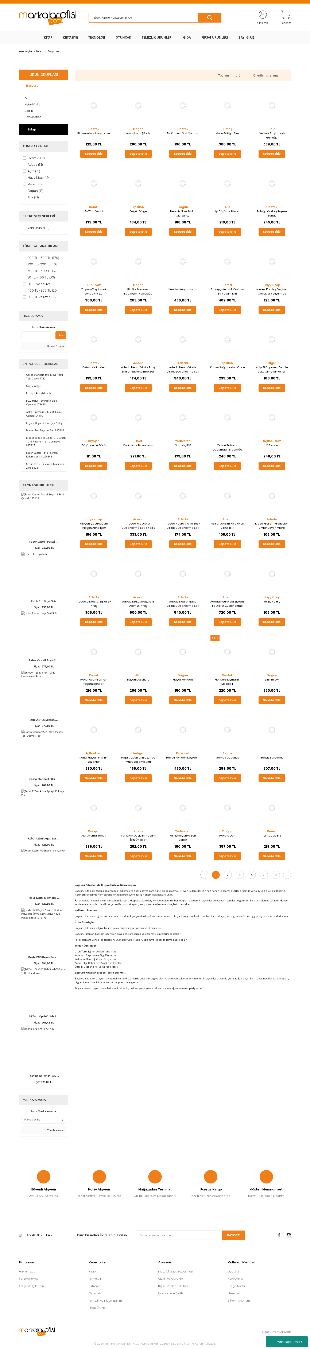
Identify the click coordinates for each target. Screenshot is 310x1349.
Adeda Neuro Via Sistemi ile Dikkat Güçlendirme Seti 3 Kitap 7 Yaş (227, 604)
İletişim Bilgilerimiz (31, 1286)
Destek (93, 129)
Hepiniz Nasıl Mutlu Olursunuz (182, 213)
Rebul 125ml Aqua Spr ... (43, 838)
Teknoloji (95, 1278)
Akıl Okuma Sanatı (93, 836)
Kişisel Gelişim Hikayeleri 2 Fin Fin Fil (227, 526)
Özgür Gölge (138, 211)
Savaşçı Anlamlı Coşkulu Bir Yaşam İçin (227, 291)
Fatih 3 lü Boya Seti (43, 601)
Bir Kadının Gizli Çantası (182, 133)
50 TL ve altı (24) (39, 284)
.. (263, 875)
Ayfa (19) (34, 171)
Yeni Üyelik (235, 1278)
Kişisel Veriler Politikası (173, 1286)
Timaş (227, 129)
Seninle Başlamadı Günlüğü (272, 135)
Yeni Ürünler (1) (38, 228)
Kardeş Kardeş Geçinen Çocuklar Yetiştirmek (272, 291)
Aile (227, 207)
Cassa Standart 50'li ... (43, 779)
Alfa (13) (33, 197)
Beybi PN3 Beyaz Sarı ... (43, 957)
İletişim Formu (28, 1278)
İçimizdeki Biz (272, 836)
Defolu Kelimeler (93, 367)
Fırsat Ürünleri (98, 1307)
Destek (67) (36, 158)
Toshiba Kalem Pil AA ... (43, 1076)
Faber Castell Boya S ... (44, 660)
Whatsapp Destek (289, 1342)
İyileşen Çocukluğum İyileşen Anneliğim (94, 526)
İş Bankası (93, 753)
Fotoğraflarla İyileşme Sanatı (272, 213)
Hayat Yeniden (183, 680)
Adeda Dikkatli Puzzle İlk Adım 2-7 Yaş (138, 604)
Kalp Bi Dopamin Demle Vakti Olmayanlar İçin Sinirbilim (272, 369)
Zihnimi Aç (272, 680)
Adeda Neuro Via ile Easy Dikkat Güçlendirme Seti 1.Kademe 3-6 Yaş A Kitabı (182, 526)
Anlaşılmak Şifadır (138, 133)
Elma (138, 441)
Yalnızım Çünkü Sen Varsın (183, 838)
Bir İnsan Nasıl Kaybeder (93, 133)
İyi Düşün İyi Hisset (227, 211)
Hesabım (234, 1293)
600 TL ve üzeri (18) (42, 297)
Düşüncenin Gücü (94, 445)
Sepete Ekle (94, 154)
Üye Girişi (234, 1271)
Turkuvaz (94, 285)
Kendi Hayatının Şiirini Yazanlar (94, 760)
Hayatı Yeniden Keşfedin (182, 758)
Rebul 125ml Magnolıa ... (44, 898)
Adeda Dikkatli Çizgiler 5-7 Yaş (94, 604)
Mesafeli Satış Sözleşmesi (175, 1271)
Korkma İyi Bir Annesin (138, 445)
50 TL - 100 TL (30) (41, 277)
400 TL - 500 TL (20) (43, 290)
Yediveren (182, 441)
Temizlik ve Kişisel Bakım (105, 1300)
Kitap (92, 1271)
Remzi (93, 207)
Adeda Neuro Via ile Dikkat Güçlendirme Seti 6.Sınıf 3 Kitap (183, 369)
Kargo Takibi (236, 1286)
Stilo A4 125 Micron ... (44, 720)
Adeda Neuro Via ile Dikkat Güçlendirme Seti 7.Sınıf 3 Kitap (183, 604)
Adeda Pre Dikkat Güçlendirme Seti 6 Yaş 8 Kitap (138, 526)
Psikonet (183, 753)
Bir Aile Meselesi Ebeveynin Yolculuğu (138, 291)
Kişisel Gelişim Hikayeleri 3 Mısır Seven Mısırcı (271, 526)
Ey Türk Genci (94, 211)
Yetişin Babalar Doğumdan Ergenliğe (227, 447)
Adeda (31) (35, 165)
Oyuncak (95, 1293)
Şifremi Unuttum (239, 1300)
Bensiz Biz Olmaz (271, 758)
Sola (271, 129)
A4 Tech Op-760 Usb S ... (43, 1016)
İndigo (138, 753)
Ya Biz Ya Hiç (272, 602)
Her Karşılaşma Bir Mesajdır (227, 682)
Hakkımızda (27, 1271)
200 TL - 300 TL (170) (43, 258)
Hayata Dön (227, 836)
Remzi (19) (35, 184)
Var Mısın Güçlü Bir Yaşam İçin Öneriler (138, 838)
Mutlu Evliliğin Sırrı (227, 133)
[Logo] (47, 17)
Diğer (272, 363)
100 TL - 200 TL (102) (43, 264)
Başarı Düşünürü (138, 680)
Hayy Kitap (272, 285)
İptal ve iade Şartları (171, 1293)
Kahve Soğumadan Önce (227, 367)
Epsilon (138, 207)
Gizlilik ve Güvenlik (170, 1278)
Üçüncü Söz (272, 441)
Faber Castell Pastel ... (43, 541)
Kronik (94, 675)
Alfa (138, 675)
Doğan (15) (35, 191)
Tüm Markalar (55, 1130)
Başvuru (53, 51)
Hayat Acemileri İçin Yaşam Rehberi (93, 682)
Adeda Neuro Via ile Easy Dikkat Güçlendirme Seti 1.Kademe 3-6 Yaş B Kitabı (138, 369)
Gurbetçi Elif (183, 445)
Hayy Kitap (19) (39, 178)
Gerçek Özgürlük (227, 758)
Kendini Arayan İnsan (182, 289)
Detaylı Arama (55, 346)
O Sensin (272, 445)
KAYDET (233, 1235)
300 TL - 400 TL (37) (43, 271)
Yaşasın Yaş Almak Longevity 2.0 (93, 291)
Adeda (138, 363)
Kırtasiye (94, 1286)
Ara (61, 335)
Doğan (138, 129)
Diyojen (94, 441)
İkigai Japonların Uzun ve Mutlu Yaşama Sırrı (138, 760)
